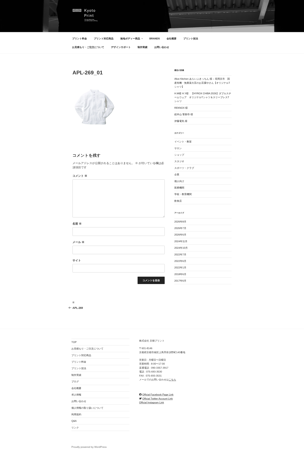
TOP (74, 342)
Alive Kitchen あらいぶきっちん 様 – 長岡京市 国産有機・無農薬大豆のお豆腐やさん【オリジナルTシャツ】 (202, 82)
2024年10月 (181, 247)
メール (78, 242)
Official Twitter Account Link (157, 398)
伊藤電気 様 (180, 121)
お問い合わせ (161, 47)
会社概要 (171, 38)
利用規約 (76, 414)
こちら (172, 379)
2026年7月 (180, 228)
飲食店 (178, 200)
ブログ (75, 381)
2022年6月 (180, 261)
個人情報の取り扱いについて (87, 407)
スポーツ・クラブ (184, 168)
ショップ (179, 154)
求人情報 (76, 394)
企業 (176, 174)
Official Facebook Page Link (157, 394)
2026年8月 (180, 221)
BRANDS (154, 38)
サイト (76, 260)
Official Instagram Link (151, 402)
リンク (75, 427)
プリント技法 (190, 38)
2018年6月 (180, 274)
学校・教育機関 (183, 194)
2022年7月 (180, 254)
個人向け (179, 181)
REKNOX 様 (181, 107)
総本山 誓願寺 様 (183, 114)
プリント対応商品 (103, 38)
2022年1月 (180, 267)
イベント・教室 (183, 141)
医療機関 (179, 187)
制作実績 (142, 47)
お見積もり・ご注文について (88, 47)
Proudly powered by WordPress (89, 447)
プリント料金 (79, 38)
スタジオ (179, 161)
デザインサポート (121, 47)
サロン (178, 148)
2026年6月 (180, 234)
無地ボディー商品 (130, 38)
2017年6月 (180, 280)
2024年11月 (180, 241)
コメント (79, 175)
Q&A (74, 420)
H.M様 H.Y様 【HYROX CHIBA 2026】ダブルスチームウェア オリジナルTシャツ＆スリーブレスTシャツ (202, 97)
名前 (77, 223)
